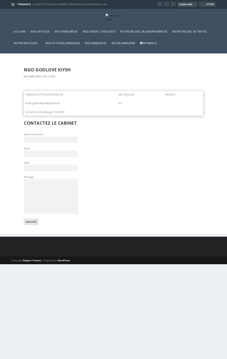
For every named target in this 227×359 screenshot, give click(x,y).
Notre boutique (26, 43)
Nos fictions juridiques (62, 43)
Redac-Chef (34, 76)
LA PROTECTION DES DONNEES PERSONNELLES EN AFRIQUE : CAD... (70, 4)
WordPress (64, 260)
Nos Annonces (96, 43)
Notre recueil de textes (189, 31)
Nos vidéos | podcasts (99, 31)
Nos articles (40, 31)
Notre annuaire (123, 43)
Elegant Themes (32, 260)
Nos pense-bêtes (66, 31)
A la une (20, 31)
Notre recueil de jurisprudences (143, 31)
